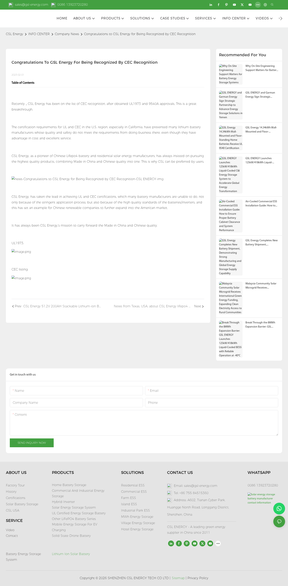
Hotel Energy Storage (137, 529)
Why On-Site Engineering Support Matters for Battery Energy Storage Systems (261, 68)
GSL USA (13, 510)
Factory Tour (15, 485)
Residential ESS (133, 485)
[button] (281, 18)
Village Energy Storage (138, 523)
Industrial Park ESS (135, 510)
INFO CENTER (39, 34)
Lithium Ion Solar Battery (71, 554)
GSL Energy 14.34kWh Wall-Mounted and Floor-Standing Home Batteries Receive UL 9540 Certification (262, 130)
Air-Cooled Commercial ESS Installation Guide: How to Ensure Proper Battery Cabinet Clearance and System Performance (261, 204)
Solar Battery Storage (22, 504)
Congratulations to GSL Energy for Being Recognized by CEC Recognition (140, 34)
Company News (67, 34)
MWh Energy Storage (137, 517)
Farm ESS (128, 498)
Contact (12, 536)
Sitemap (178, 578)
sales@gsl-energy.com (31, 4)
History (11, 491)
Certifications (15, 498)
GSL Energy (14, 34)
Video (10, 530)
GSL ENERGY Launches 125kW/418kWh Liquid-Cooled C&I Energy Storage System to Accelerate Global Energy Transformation (261, 161)
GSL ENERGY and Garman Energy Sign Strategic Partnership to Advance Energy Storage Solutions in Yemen (261, 95)
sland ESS (129, 504)
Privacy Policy (197, 578)
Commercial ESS (134, 491)
